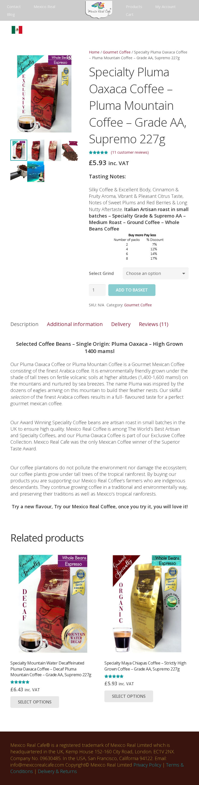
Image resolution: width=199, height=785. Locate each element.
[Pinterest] (129, 30)
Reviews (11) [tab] (153, 324)
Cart (129, 14)
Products (134, 6)
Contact (14, 6)
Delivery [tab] (121, 324)
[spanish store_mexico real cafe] (17, 30)
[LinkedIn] (101, 30)
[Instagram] (119, 30)
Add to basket (132, 290)
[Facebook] (82, 30)
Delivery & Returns (57, 771)
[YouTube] (110, 30)
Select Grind (101, 273)
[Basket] (189, 30)
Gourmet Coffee (117, 52)
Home (94, 52)
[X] (91, 30)
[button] (7, 29)
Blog (11, 14)
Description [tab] (24, 324)
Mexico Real (44, 6)
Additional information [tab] (75, 324)
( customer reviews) (130, 152)
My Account (165, 6)
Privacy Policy (147, 765)
